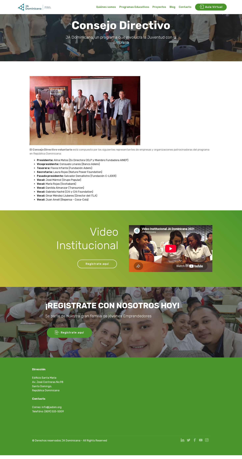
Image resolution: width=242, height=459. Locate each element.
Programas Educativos (134, 7)
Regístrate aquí (97, 263)
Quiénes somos (106, 7)
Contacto (185, 7)
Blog (172, 7)
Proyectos (159, 7)
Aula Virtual (213, 7)
